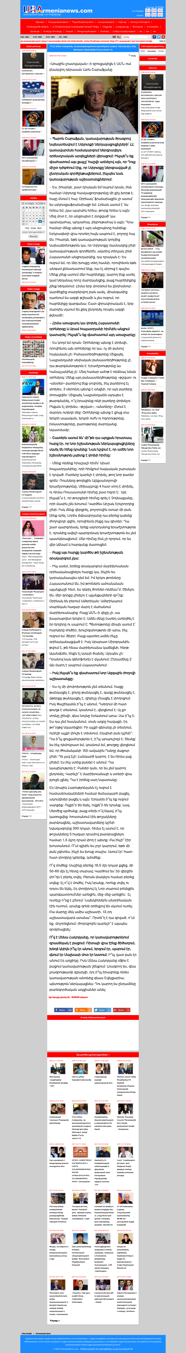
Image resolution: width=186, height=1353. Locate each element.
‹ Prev (27, 228)
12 (33, 216)
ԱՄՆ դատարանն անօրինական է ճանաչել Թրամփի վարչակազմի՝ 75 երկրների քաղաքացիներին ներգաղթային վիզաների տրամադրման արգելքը (152, 193)
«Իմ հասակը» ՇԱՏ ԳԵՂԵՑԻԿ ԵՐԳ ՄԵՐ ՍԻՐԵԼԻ (30, 642)
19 (33, 218)
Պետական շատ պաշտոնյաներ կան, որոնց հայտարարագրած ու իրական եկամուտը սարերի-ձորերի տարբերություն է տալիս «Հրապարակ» (58, 1303)
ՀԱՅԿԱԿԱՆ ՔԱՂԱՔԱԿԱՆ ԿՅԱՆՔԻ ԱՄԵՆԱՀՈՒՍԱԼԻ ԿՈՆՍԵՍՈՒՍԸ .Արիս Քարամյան (151, 98)
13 (37, 216)
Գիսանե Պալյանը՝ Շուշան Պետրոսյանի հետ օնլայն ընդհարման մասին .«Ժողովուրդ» (126, 1123)
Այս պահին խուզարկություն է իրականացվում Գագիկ (152, 262)
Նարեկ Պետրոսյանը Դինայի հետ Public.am (151, 446)
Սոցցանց (107, 26)
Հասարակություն (106, 22)
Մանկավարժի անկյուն (38, 26)
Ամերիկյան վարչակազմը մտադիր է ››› (33, 101)
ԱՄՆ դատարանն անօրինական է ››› (30, 159)
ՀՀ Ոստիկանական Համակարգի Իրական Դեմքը (75, 26)
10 (27, 216)
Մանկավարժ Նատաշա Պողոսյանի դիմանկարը (59, 1120)
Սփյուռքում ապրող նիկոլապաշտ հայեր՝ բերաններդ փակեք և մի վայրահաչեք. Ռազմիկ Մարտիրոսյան (33, 403)
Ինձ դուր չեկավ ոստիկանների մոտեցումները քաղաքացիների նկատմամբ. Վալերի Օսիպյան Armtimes (58, 1214)
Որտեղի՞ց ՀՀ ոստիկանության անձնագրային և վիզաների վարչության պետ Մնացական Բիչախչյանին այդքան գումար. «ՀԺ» (102, 1172)
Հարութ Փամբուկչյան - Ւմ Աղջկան (32, 493)
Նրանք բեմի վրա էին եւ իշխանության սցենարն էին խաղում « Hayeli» (104, 1297)
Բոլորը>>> (146, 217)
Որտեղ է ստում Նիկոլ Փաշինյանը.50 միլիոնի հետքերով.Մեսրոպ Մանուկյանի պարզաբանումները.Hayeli (126, 1086)
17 (27, 218)
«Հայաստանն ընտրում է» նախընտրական (151, 339)
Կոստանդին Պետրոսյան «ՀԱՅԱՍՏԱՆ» (33, 593)
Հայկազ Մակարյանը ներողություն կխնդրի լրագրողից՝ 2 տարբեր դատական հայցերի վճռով (32, 272)
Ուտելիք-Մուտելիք (52, 31)
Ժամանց (104, 31)
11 (30, 216)
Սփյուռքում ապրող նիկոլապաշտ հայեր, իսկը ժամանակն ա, (32, 415)
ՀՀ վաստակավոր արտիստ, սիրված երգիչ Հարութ (33, 499)
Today (33, 228)
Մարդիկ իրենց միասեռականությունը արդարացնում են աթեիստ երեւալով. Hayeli (103, 1123)
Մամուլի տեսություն (140, 22)
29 (43, 221)
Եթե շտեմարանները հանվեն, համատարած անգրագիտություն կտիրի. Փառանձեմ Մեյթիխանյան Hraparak (81, 1255)
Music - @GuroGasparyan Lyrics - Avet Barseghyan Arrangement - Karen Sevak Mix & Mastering (33, 561)
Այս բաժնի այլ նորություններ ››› (93, 1054)
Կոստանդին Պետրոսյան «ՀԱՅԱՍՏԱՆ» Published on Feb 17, (33, 601)
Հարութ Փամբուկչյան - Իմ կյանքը (32, 672)
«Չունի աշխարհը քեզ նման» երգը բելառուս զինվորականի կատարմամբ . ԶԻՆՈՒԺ (32, 796)
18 (30, 218)
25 (30, 221)
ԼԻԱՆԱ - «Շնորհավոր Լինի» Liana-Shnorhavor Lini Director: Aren (33, 762)
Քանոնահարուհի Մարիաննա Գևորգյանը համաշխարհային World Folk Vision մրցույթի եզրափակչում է (32, 450)
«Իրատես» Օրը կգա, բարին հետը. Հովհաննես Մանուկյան (81, 1297)
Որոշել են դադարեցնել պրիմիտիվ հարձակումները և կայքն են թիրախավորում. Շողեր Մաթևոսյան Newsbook (125, 1257)
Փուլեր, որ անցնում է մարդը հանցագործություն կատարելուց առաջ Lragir (58, 1252)
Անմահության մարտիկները (28, 361)
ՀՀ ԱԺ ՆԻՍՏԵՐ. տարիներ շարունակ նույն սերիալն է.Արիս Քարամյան (152, 144)
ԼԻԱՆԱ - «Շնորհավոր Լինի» (31, 755)
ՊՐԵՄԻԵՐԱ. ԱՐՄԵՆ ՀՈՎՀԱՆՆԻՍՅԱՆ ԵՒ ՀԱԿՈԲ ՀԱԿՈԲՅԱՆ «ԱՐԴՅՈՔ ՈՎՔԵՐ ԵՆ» (33, 723)
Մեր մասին (27, 1333)
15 (43, 216)
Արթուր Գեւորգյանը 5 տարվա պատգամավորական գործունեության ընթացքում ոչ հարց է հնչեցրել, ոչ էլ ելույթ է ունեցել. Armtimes (127, 1302)
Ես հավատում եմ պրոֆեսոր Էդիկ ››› (29, 188)
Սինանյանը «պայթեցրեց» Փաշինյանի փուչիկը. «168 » (58, 1081)
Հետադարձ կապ (43, 1333)
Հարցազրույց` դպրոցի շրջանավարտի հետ (103, 1080)
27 (37, 221)
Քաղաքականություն (58, 22)
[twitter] (159, 37)
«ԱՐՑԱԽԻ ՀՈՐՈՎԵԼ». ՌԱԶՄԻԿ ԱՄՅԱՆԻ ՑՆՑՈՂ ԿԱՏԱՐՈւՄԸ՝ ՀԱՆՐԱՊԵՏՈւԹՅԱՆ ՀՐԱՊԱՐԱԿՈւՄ (151, 296)
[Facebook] (154, 37)
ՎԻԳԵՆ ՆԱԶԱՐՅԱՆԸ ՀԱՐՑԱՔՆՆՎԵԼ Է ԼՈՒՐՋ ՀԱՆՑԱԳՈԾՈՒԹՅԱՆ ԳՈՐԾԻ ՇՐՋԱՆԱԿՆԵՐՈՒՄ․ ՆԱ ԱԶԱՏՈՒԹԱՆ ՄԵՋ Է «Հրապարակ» (82, 1171)
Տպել (133, 56)
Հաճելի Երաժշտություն (124, 31)
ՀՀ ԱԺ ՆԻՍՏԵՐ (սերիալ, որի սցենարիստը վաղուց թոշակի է (151, 155)
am (140, 31)
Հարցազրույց (122, 26)
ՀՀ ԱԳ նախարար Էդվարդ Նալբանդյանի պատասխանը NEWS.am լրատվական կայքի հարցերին (125, 1215)
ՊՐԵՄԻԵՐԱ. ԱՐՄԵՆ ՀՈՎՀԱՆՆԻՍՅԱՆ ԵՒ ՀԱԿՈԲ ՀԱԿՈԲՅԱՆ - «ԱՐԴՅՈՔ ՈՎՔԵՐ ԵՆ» (32, 710)
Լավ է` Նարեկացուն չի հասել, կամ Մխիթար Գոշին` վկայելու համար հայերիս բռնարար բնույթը (126, 1168)
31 (27, 224)
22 (43, 218)
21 (40, 218)
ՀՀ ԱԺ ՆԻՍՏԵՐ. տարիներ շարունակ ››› (32, 130)
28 (40, 221)
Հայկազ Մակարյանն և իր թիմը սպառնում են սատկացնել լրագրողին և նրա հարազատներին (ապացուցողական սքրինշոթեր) (33, 319)
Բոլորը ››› (55, 1320)
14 (40, 216)
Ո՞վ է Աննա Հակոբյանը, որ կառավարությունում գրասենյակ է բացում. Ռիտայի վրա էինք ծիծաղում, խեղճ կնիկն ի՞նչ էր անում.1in (82, 1128)
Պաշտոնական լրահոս (83, 22)
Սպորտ (69, 31)
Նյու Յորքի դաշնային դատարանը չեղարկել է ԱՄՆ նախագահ (150, 208)
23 (23, 221)
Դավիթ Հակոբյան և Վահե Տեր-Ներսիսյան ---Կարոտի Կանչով (152, 381)
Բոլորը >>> (27, 507)
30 (23, 224)
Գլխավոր (39, 22)
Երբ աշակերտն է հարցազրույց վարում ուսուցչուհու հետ (58, 1163)
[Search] (149, 37)
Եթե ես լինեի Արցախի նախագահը (81, 1078)
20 (37, 218)
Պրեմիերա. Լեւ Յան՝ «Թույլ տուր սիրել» (150, 411)
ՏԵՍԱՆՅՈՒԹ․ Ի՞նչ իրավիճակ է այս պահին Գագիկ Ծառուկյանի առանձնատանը (151, 253)
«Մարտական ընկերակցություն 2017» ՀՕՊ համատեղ (31, 807)
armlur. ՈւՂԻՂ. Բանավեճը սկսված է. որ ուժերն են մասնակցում (152, 331)
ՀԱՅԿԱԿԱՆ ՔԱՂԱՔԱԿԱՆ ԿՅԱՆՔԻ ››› (33, 72)
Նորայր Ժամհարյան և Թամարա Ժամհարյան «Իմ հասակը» (32, 633)
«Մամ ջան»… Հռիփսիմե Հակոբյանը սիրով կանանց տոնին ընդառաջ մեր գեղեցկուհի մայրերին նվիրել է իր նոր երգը (33, 546)
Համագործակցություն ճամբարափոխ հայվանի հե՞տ (155, 41)
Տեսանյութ (138, 26)
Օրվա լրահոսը (33, 46)
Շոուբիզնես (152, 26)
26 (33, 221)
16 (23, 218)
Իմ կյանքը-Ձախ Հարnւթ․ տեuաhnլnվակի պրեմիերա (33, 678)
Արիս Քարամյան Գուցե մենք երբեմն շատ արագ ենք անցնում (151, 110)
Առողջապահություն (86, 31)
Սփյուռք (122, 22)
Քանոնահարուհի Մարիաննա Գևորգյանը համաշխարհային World (31, 463)
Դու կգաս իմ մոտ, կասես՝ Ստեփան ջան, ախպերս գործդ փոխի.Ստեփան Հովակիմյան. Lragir (81, 1212)
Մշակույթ (34, 31)
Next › (39, 228)
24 (27, 221)
